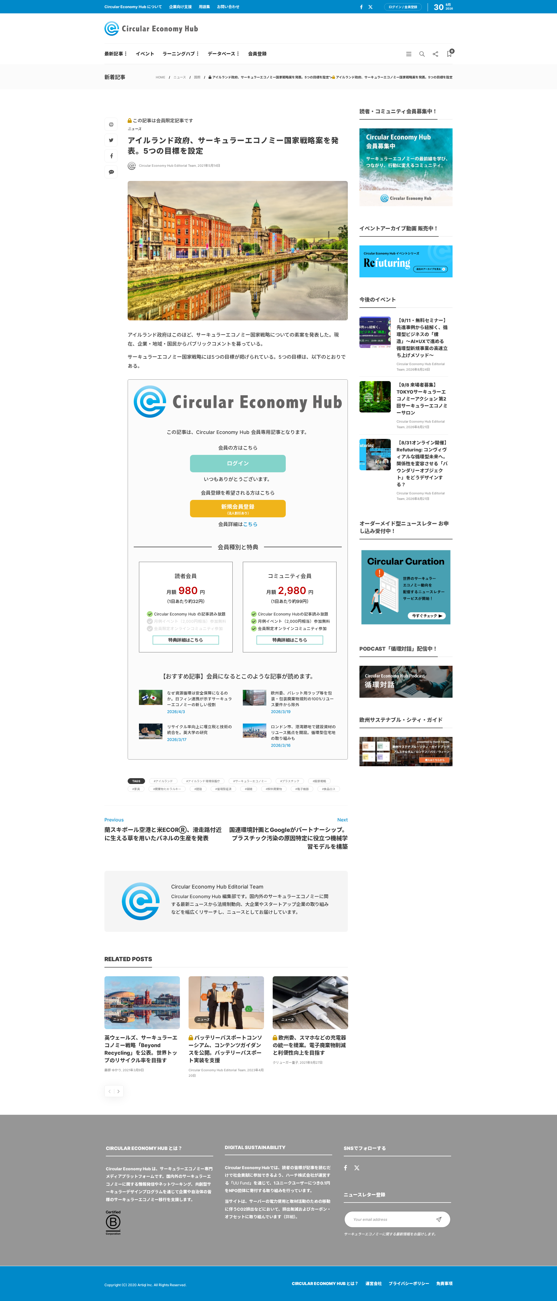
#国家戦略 (319, 781)
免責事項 (444, 1283)
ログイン (238, 463)
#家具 (136, 789)
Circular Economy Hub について (133, 6)
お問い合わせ (228, 6)
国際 (197, 77)
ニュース (179, 77)
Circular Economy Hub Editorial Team (167, 166)
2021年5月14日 (209, 166)
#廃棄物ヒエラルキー (167, 789)
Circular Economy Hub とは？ (325, 1283)
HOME (160, 77)
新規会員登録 (237, 509)
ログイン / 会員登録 (403, 7)
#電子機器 (302, 789)
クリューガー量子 (285, 1062)
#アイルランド (163, 781)
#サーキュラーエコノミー (250, 781)
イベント (145, 54)
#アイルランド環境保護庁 (203, 781)
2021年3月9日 (133, 1070)
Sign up (439, 1219)
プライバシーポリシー (409, 1283)
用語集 (204, 6)
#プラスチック (289, 781)
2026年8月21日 (417, 427)
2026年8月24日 (418, 369)
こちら (250, 524)
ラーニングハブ (178, 54)
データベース (221, 54)
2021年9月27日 (311, 1062)
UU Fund (241, 1182)
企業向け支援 (180, 6)
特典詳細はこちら (185, 640)
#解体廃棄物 (274, 789)
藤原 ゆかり (112, 1070)
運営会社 (374, 1283)
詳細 (289, 1216)
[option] (142, 1025)
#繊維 (248, 789)
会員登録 (257, 54)
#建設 (198, 789)
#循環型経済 (223, 789)
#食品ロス (328, 789)
